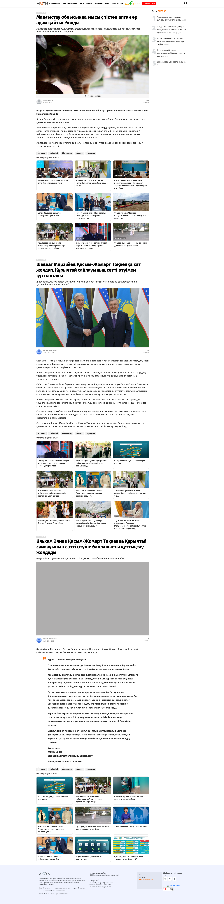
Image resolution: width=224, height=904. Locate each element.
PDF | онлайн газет (146, 865)
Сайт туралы (143, 860)
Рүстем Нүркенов (50, 350)
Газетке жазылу (149, 3)
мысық (79, 153)
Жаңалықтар (41, 12)
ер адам (41, 153)
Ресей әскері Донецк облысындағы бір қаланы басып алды (171, 53)
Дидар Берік (48, 100)
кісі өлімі (54, 153)
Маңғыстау (67, 153)
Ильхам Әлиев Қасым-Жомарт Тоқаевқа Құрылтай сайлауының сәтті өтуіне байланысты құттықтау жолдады (91, 546)
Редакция (142, 863)
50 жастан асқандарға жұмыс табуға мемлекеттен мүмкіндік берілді (170, 41)
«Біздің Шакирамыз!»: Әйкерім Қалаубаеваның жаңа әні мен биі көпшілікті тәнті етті (171, 30)
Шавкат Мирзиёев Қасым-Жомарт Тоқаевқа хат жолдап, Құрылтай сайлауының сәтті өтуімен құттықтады (88, 270)
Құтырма (91, 153)
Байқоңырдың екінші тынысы (170, 62)
